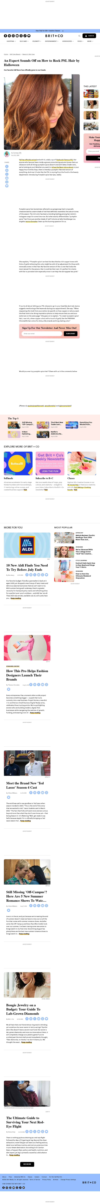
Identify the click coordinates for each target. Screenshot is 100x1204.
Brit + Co (11, 1019)
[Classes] (81, 463)
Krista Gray (11, 1132)
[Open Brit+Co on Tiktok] (20, 1187)
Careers (37, 1177)
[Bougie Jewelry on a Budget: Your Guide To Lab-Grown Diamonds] (91, 104)
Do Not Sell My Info (55, 1177)
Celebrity (35, 41)
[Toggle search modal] (79, 35)
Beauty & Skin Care (28, 54)
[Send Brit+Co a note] (28, 35)
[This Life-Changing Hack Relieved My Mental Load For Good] (91, 126)
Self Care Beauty (15, 54)
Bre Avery (11, 575)
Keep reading (16, 598)
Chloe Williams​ (12, 793)
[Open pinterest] (9, 35)
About (4, 1177)
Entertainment (51, 41)
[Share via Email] (6, 178)
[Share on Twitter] (6, 174)
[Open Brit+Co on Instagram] (10, 1187)
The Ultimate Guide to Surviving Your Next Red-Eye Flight (25, 1122)
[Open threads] (21, 35)
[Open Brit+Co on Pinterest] (7, 1187)
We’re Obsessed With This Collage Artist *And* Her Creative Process (84, 552)
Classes (71, 478)
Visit (25, 490)
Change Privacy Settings (68, 1179)
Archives (55, 1179)
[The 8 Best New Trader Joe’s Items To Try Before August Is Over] (43, 425)
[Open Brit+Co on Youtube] (13, 1187)
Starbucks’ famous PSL (64, 160)
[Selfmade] (18, 463)
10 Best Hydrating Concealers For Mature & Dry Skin (28, 433)
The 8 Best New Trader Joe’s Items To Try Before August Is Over (57, 424)
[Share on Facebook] (6, 166)
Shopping (10, 41)
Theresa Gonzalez (14, 685)
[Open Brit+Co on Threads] (17, 1187)
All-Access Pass (73, 485)
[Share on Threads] (6, 182)
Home (6, 54)
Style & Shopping (81, 560)
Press (10, 1177)
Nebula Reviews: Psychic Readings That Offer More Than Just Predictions (85, 538)
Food (80, 41)
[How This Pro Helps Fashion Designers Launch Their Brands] (27, 648)
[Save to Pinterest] (6, 170)
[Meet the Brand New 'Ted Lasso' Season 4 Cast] (27, 763)
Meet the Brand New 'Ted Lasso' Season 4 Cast (25, 785)
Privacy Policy (46, 1179)
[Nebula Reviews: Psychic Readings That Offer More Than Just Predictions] (64, 537)
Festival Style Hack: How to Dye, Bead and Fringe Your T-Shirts (85, 565)
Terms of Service (34, 1179)
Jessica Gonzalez (31, 222)
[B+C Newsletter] (50, 463)
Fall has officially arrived (28, 160)
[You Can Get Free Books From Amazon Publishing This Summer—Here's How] (91, 93)
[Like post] (6, 185)
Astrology (79, 533)
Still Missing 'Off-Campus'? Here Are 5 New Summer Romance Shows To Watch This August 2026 (28, 424)
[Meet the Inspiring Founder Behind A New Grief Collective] (91, 115)
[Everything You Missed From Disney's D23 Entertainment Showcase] (72, 425)
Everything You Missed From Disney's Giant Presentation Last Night (86, 424)
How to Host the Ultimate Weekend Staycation (83, 576)
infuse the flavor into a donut (62, 167)
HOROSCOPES (67, 41)
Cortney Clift (17, 153)
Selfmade (8, 478)
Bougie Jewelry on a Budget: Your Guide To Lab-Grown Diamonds (23, 1009)
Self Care (23, 41)
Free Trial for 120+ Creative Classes (48, 31)
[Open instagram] (13, 35)
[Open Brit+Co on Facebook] (3, 1187)
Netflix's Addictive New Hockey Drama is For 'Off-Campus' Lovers (56, 433)
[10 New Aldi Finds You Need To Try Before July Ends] (27, 545)
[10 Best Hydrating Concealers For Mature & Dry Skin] (14, 434)
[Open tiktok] (25, 35)
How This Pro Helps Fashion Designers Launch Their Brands (27, 675)
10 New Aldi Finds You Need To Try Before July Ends (27, 567)
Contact (44, 1177)
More (89, 41)
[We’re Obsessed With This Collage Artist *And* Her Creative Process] (64, 552)
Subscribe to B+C (44, 478)
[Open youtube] (17, 35)
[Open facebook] (5, 35)
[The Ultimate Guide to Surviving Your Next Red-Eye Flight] (27, 1093)
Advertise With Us (19, 1177)
